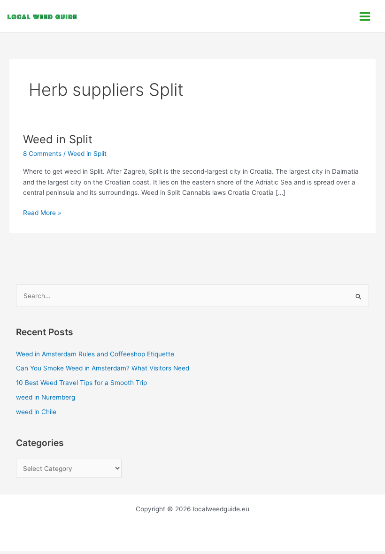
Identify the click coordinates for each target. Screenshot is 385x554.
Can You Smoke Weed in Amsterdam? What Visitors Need (102, 368)
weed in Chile (36, 412)
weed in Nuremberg (45, 397)
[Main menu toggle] (365, 16)
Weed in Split (57, 139)
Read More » (42, 212)
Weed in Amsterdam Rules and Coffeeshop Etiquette (95, 354)
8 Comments (42, 153)
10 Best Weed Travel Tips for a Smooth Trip (81, 382)
